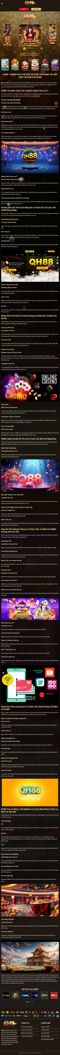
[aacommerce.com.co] (30, 3)
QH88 (7, 82)
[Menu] (2, 3)
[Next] (55, 998)
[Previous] (4, 998)
